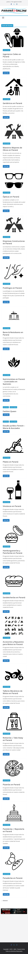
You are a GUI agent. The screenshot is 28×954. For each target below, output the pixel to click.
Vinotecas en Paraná (12, 506)
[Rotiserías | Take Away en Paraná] (14, 721)
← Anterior (4, 900)
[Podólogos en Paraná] (14, 271)
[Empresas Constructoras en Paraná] (14, 224)
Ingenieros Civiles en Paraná (12, 55)
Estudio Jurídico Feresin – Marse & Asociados (14, 426)
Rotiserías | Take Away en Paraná (13, 738)
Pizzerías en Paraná (11, 784)
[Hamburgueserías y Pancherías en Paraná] (14, 534)
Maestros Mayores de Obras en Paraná (12, 148)
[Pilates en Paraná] (14, 445)
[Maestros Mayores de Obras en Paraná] (14, 131)
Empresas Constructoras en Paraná (14, 242)
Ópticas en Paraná (11, 196)
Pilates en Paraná (10, 461)
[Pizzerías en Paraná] (14, 768)
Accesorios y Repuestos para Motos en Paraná (13, 643)
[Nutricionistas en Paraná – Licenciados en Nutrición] (14, 363)
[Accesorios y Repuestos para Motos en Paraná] (14, 625)
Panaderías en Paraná (12, 878)
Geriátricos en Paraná (12, 103)
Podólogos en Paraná (12, 288)
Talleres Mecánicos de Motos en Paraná (12, 692)
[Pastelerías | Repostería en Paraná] (14, 812)
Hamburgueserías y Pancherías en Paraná (12, 551)
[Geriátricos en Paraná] (14, 87)
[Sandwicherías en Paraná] (14, 581)
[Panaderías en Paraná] (14, 861)
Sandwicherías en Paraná (14, 597)
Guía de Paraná (6, 50)
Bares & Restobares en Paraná (13, 333)
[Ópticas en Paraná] (14, 180)
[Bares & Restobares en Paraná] (14, 316)
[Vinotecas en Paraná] (14, 490)
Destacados (5, 407)
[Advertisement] (14, 928)
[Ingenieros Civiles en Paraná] (14, 38)
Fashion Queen (9, 411)
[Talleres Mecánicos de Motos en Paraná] (14, 674)
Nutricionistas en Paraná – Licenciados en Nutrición (14, 381)
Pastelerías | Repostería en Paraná (13, 830)
